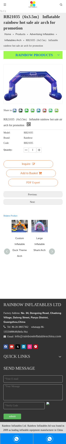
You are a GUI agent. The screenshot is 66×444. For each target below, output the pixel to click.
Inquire (26, 163)
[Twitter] (17, 347)
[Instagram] (29, 347)
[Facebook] (6, 347)
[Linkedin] (23, 347)
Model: (7, 132)
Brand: (7, 138)
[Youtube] (12, 347)
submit (12, 416)
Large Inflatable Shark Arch (39, 244)
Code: (6, 143)
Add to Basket (29, 173)
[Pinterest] (35, 347)
